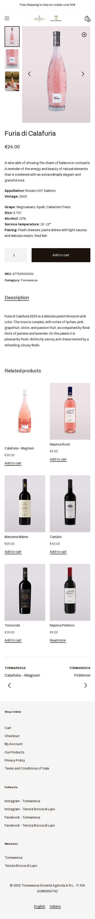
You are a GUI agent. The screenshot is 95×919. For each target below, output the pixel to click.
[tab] (47, 298)
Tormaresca (29, 280)
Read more (58, 640)
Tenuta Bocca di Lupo (21, 865)
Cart (8, 728)
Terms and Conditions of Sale (27, 768)
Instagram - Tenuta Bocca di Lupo (30, 809)
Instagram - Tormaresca (22, 801)
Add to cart (61, 255)
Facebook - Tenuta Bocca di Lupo (30, 825)
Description (17, 297)
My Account (14, 744)
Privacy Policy (15, 760)
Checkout (12, 736)
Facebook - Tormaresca (22, 817)
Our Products (14, 752)
